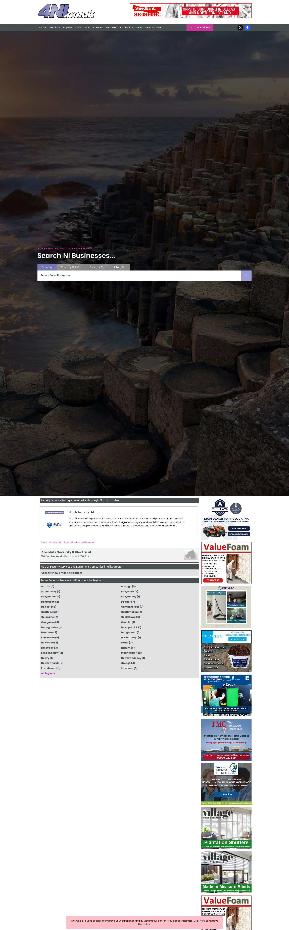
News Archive (153, 27)
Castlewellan (129, 612)
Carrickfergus (130, 606)
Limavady (47, 647)
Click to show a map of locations (61, 572)
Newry (45, 658)
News (139, 27)
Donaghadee (49, 627)
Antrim (45, 586)
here (202, 920)
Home (42, 27)
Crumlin (126, 622)
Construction (55, 542)
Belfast (46, 606)
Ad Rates (97, 27)
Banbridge (48, 601)
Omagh (126, 663)
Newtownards (50, 663)
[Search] (246, 275)
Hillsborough (129, 637)
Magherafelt (129, 652)
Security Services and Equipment (79, 542)
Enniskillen (48, 637)
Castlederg (48, 612)
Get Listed (111, 27)
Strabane (127, 668)
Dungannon (128, 632)
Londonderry (49, 652)
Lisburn (125, 647)
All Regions (48, 673)
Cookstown (128, 617)
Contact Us (126, 27)
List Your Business (200, 27)
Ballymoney (128, 596)
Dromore (47, 632)
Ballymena (48, 596)
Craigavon (48, 622)
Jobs (86, 27)
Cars (78, 27)
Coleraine (47, 617)
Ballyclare (127, 591)
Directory (54, 27)
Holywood (47, 642)
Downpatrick (129, 627)
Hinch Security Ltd (81, 512)
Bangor (126, 601)
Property (68, 27)
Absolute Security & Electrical (66, 552)
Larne (124, 642)
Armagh (126, 586)
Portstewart (49, 668)
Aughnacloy (49, 591)
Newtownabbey (131, 658)
